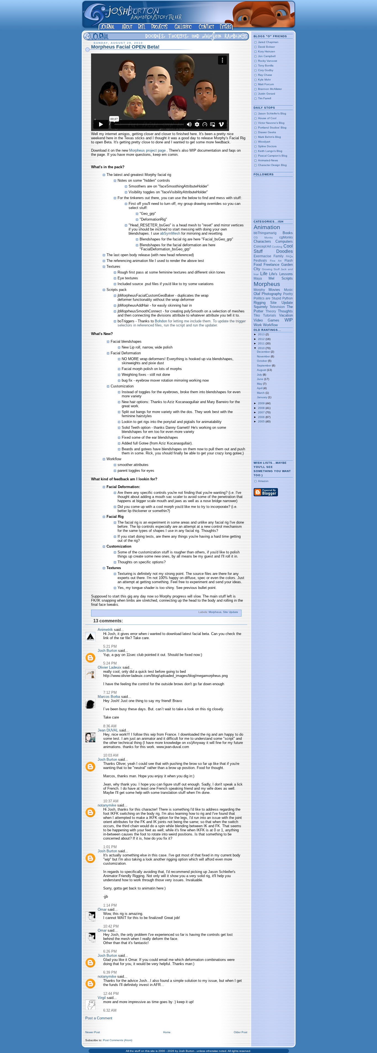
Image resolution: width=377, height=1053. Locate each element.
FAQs (289, 256)
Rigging (260, 303)
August (262, 369)
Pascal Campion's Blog (272, 155)
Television (277, 307)
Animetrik (105, 630)
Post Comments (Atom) (117, 1040)
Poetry (288, 294)
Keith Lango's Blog (270, 150)
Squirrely (261, 307)
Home (167, 1032)
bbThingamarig (265, 233)
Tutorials (269, 315)
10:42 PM (111, 926)
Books (288, 233)
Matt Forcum (266, 84)
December (264, 351)
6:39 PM (110, 972)
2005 (262, 421)
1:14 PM (110, 905)
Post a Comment (98, 1018)
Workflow (270, 325)
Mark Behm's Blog (269, 136)
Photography (272, 294)
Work (258, 325)
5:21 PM (110, 646)
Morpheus (215, 611)
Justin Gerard (266, 93)
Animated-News (268, 160)
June (260, 379)
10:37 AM (110, 801)
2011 (262, 343)
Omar (102, 909)
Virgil (102, 998)
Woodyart (264, 141)
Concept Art (262, 246)
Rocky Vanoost (267, 60)
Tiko (257, 315)
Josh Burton (107, 651)
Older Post (240, 1032)
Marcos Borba (109, 697)
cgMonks (286, 237)
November (264, 356)
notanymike (107, 805)
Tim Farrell (264, 98)
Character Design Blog (272, 165)
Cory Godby (265, 70)
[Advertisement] (271, 442)
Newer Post (92, 1032)
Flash (289, 260)
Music (288, 289)
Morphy (259, 289)
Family (278, 256)
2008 (262, 407)
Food (258, 264)
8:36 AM (109, 726)
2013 (262, 334)
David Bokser (266, 46)
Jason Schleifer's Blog (272, 113)
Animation (267, 227)
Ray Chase (265, 74)
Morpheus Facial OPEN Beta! (125, 47)
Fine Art (276, 260)
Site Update (230, 611)
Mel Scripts (281, 278)
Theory (271, 311)
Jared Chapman (268, 42)
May (260, 383)
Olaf (257, 294)
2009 (262, 403)
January (262, 397)
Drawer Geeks (267, 132)
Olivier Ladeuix (109, 667)
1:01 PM (110, 847)
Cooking (277, 246)
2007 (262, 412)
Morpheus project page (147, 150)
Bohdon (161, 321)
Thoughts (285, 311)
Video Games (266, 320)
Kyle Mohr (264, 79)
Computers (284, 241)
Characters (262, 241)
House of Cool (267, 118)
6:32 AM (109, 1010)
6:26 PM (110, 951)
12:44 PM (111, 994)
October (262, 360)
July (260, 374)
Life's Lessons (281, 274)
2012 (262, 339)
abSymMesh (170, 233)
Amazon (263, 481)
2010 (262, 348)
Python (287, 298)
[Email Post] (239, 611)
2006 (262, 417)
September (264, 365)
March (261, 392)
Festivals (260, 260)
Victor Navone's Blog (271, 122)
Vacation (286, 315)
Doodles (284, 251)
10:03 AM (110, 755)
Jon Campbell (266, 56)
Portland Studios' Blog (272, 127)
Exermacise (262, 256)
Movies (274, 290)
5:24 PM (110, 663)
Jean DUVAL (108, 730)
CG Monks (263, 237)
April (260, 388)
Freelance (271, 264)
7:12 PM (110, 692)
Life (263, 273)
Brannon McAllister (270, 88)
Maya (258, 278)
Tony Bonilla (266, 65)
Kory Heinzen (266, 51)
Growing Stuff (271, 269)
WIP (289, 320)
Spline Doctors (267, 146)
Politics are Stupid (267, 298)
